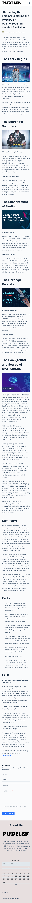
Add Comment (8, 791)
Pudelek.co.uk (6, 755)
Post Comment (8, 813)
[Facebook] (2, 892)
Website (5, 785)
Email (5, 779)
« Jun (15, 885)
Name (5, 774)
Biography (22, 32)
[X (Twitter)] (5, 892)
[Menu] (29, 3)
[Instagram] (7, 892)
